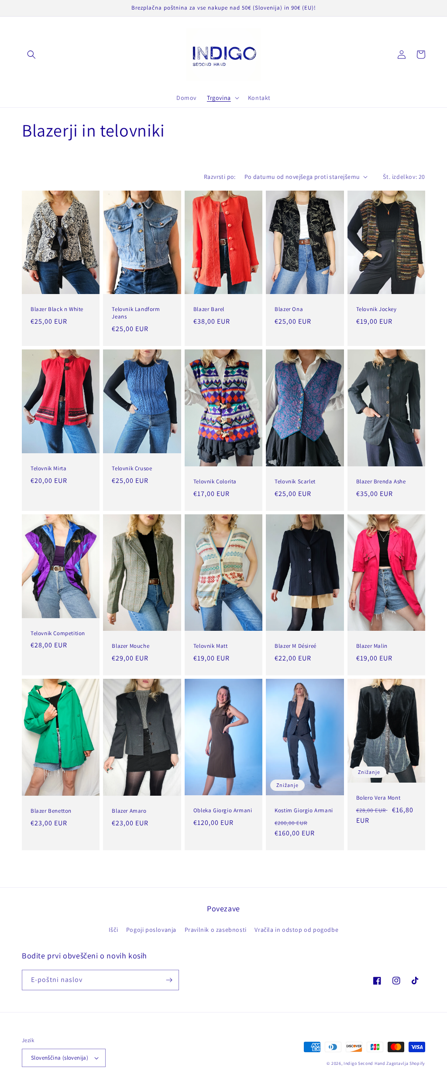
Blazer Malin (372, 646)
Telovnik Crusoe (132, 468)
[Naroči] (169, 980)
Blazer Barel (208, 309)
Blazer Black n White (57, 309)
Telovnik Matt (210, 646)
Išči (113, 930)
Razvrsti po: (220, 177)
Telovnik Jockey (376, 309)
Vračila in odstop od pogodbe (296, 930)
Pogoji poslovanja (151, 930)
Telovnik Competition (58, 633)
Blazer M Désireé (295, 646)
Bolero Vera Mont (378, 797)
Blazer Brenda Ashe (381, 481)
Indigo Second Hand (364, 1063)
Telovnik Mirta (48, 468)
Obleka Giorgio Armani (222, 810)
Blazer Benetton (51, 810)
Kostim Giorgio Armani (304, 810)
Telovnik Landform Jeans (136, 313)
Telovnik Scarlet (295, 481)
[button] (31, 54)
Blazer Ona (289, 309)
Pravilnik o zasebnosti (216, 930)
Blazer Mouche (130, 646)
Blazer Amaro (129, 810)
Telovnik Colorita (215, 481)
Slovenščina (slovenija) (59, 1057)
